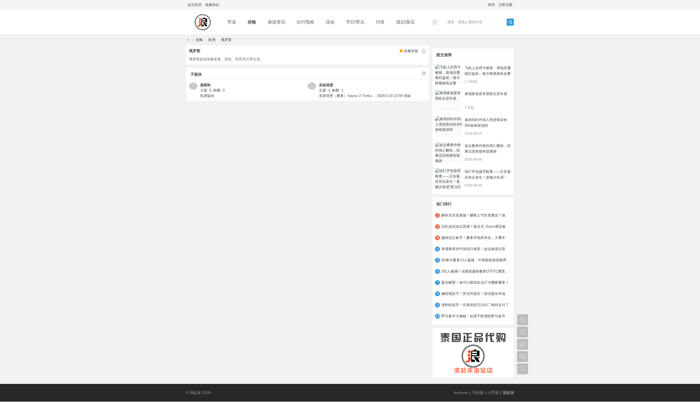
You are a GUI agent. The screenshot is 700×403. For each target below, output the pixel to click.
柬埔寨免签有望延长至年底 (486, 94)
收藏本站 (212, 5)
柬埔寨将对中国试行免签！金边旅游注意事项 (476, 249)
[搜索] (510, 22)
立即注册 (505, 5)
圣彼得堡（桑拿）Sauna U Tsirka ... (347, 96)
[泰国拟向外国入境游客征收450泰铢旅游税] (448, 126)
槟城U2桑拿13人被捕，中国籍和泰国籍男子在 (476, 260)
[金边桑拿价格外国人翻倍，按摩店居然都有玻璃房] (448, 152)
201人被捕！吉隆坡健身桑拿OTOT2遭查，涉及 (476, 271)
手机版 (477, 392)
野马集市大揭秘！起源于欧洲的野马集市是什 (476, 316)
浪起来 (188, 40)
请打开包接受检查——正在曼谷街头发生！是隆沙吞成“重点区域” (488, 177)
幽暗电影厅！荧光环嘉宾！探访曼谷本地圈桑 (476, 294)
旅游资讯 (276, 22)
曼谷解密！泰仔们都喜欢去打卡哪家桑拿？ (475, 282)
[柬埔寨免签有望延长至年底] (448, 100)
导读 (231, 22)
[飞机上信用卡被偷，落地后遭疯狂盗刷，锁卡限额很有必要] (448, 74)
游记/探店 (405, 22)
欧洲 (211, 40)
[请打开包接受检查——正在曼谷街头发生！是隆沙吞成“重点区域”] (448, 178)
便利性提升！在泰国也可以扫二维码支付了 (475, 305)
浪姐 (407, 96)
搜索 (450, 22)
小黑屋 (493, 392)
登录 (491, 5)
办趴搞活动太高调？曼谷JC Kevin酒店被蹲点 (476, 226)
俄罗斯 (226, 40)
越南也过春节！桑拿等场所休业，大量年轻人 (476, 238)
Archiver (461, 392)
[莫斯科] (193, 86)
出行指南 (305, 22)
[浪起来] (202, 22)
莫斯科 (205, 85)
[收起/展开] (424, 51)
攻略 (251, 22)
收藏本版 (411, 51)
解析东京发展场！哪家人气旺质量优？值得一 (476, 215)
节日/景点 (355, 22)
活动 (330, 22)
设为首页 (195, 5)
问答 (380, 22)
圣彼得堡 (326, 85)
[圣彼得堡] (312, 86)
